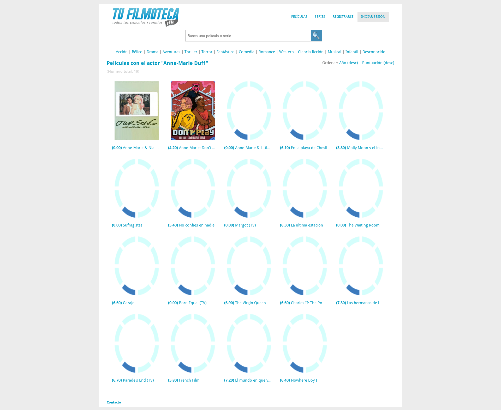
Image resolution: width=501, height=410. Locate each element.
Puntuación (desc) (378, 62)
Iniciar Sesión (373, 17)
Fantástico (226, 52)
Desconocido (373, 52)
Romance (267, 52)
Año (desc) (348, 62)
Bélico (137, 52)
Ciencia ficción (311, 52)
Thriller (190, 52)
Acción (122, 52)
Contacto (114, 402)
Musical (334, 52)
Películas (299, 17)
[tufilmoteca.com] (146, 25)
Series (320, 17)
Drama (152, 52)
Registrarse (343, 17)
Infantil (351, 52)
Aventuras (171, 52)
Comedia (246, 52)
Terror (206, 52)
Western (286, 52)
